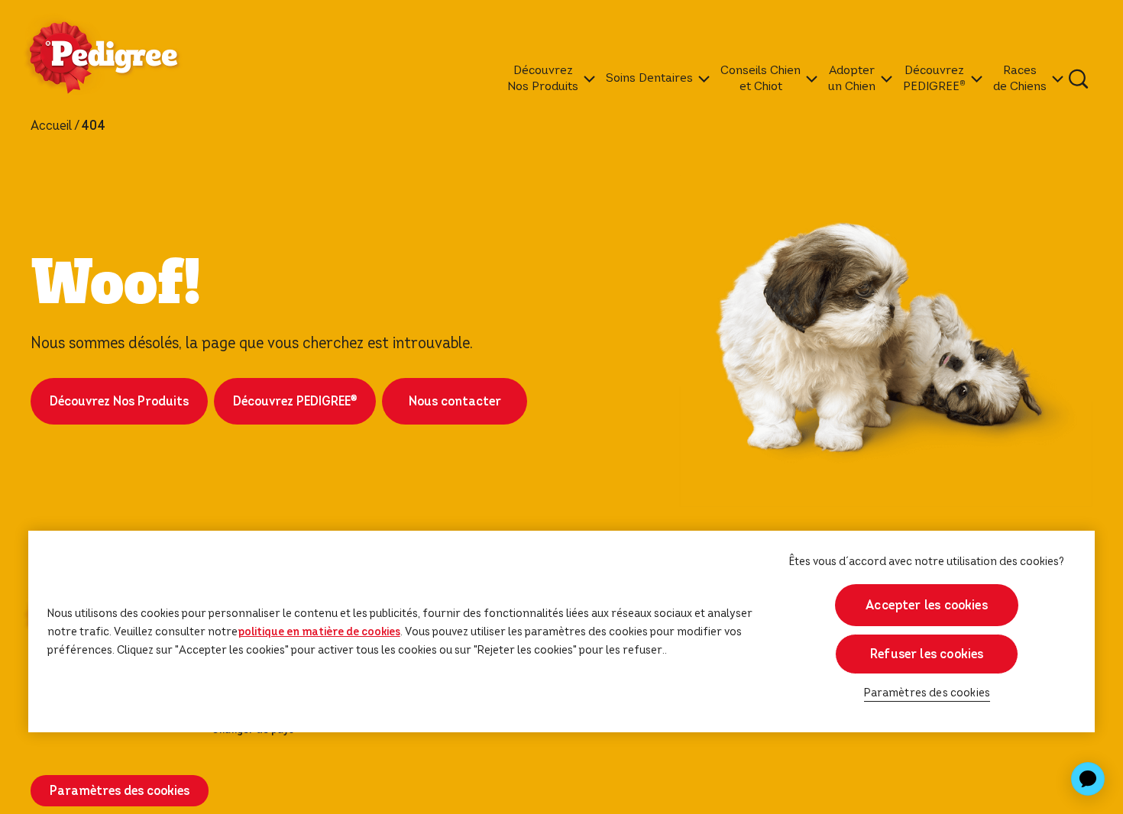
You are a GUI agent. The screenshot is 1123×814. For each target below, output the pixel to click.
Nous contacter (455, 401)
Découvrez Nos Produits (119, 401)
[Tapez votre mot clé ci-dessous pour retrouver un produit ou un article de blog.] (1079, 79)
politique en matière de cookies (319, 631)
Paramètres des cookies (927, 693)
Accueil (51, 126)
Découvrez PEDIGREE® (295, 401)
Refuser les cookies (926, 654)
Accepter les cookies (927, 605)
